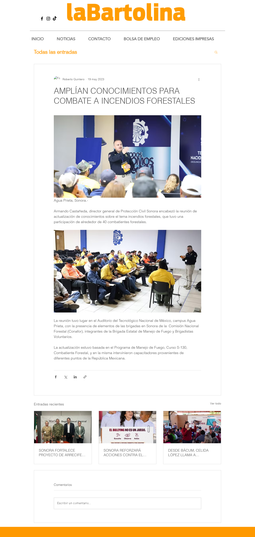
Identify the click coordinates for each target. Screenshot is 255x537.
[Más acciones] (198, 79)
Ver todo (215, 403)
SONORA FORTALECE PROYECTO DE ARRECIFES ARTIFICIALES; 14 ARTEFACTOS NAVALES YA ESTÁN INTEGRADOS (61, 452)
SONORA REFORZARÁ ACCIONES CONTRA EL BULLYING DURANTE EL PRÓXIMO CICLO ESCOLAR (126, 452)
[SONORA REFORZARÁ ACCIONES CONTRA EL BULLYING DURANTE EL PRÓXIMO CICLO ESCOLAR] (127, 427)
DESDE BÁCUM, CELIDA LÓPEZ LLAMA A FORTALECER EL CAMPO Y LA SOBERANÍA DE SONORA (192, 452)
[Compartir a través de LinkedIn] (75, 377)
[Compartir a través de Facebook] (56, 377)
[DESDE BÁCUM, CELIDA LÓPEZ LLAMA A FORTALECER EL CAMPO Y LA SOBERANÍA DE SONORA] (192, 427)
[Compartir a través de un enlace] (85, 377)
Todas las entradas (55, 52)
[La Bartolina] (41, 18)
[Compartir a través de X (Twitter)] (65, 377)
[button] (216, 52)
